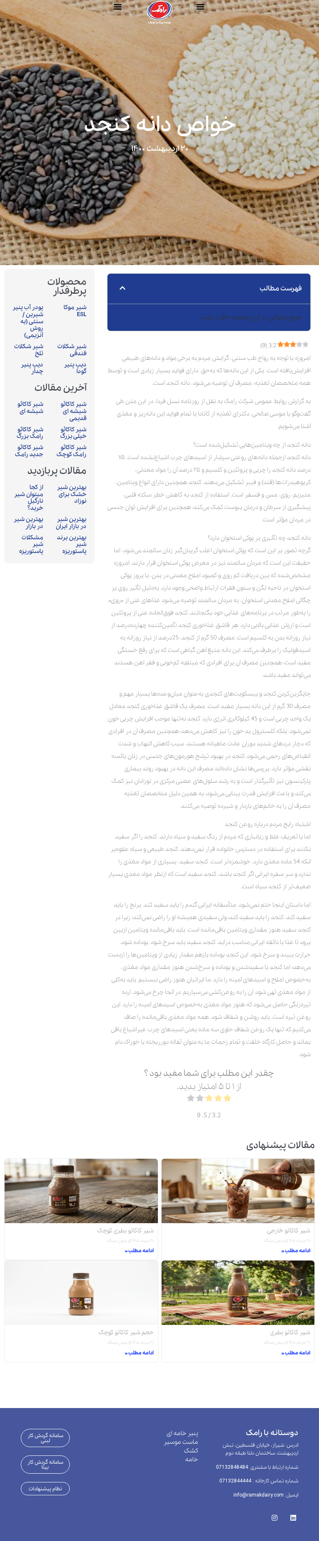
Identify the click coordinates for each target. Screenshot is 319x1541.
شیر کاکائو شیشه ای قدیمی (73, 411)
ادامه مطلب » (295, 1250)
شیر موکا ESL (75, 311)
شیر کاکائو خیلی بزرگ (73, 433)
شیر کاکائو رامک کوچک (71, 451)
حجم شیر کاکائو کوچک (126, 1332)
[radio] (227, 1100)
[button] (118, 6)
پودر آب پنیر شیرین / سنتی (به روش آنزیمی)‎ (27, 321)
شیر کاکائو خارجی (288, 1230)
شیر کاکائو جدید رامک (29, 451)
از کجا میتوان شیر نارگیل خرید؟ (28, 497)
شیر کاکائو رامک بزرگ (30, 433)
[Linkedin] (293, 1515)
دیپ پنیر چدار (32, 368)
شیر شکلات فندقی (71, 350)
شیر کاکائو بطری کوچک (125, 1230)
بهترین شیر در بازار (28, 523)
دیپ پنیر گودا (75, 368)
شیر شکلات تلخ (28, 350)
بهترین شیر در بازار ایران (71, 523)
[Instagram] (274, 1515)
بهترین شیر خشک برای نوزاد (71, 494)
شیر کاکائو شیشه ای (30, 407)
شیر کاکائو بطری (290, 1332)
